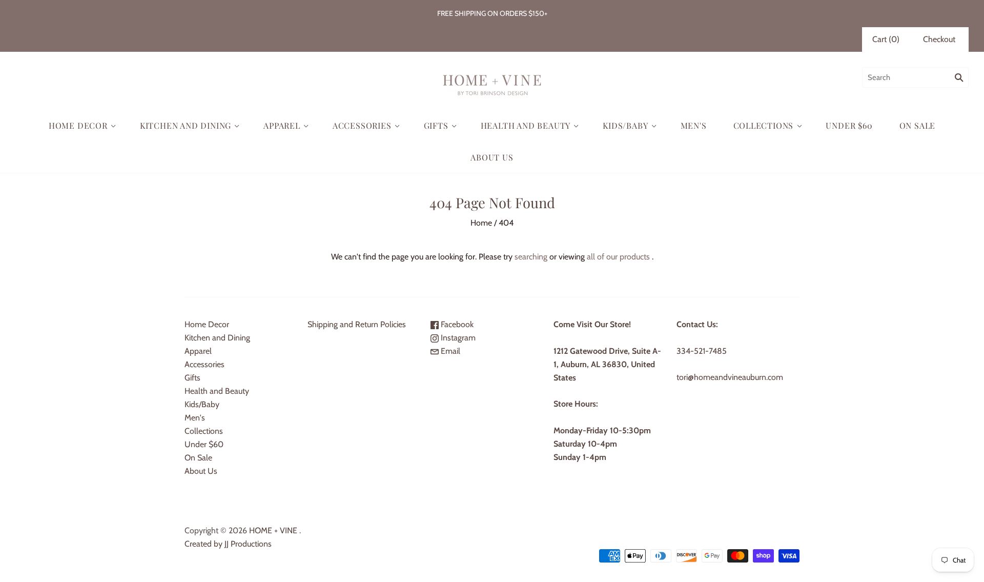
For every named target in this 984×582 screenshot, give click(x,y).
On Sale (917, 125)
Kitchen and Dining (185, 125)
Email (449, 351)
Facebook (456, 324)
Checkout (939, 39)
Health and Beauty (526, 125)
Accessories (362, 125)
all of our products (618, 257)
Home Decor (78, 125)
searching (531, 257)
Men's (694, 125)
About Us (491, 157)
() (885, 39)
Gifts (436, 125)
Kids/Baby (625, 125)
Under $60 (849, 125)
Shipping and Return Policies (357, 324)
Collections (763, 125)
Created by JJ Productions (228, 544)
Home (481, 223)
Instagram (457, 338)
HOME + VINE (273, 530)
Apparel (281, 125)
